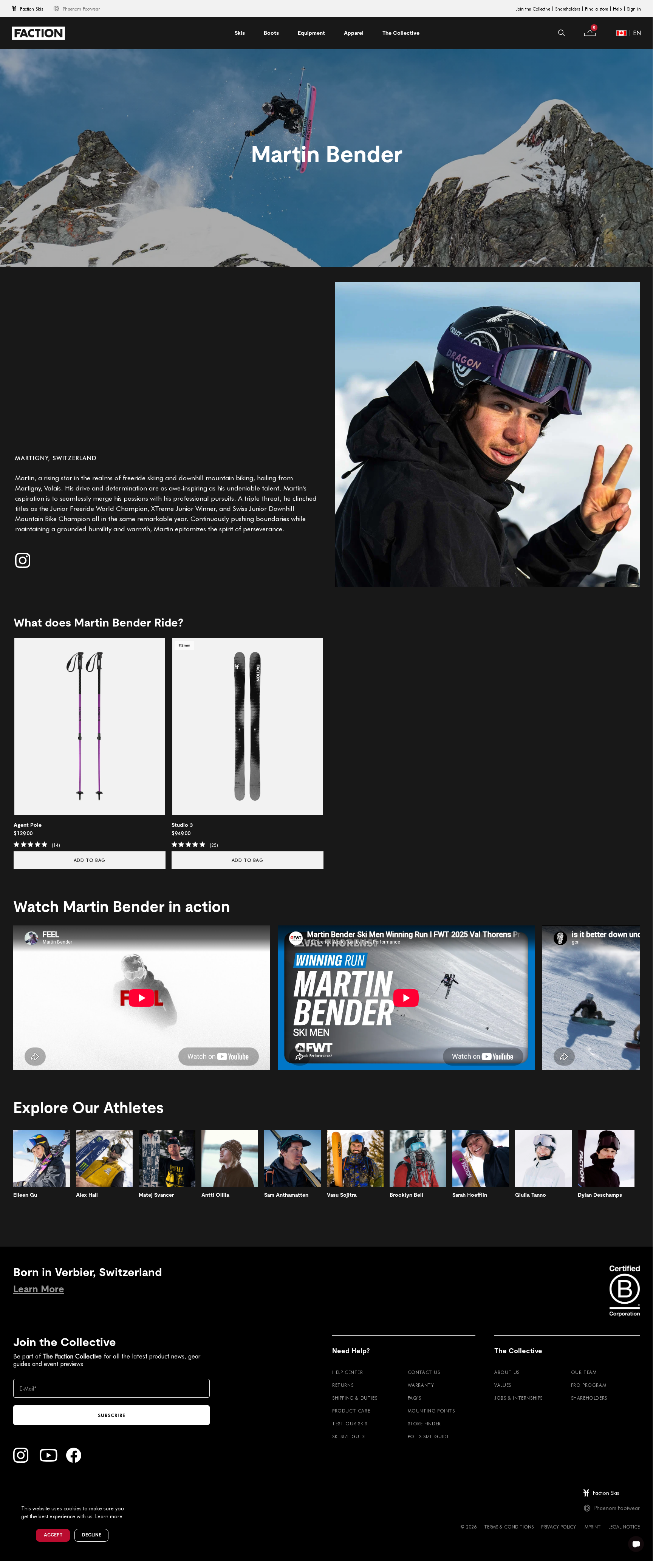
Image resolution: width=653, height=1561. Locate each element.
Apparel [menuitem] (354, 33)
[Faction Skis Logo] (38, 33)
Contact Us (424, 1372)
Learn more (108, 1516)
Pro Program (589, 1385)
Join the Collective (533, 8)
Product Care (351, 1410)
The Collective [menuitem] (400, 33)
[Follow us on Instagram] (22, 560)
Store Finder (424, 1423)
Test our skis (349, 1423)
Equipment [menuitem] (311, 33)
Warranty (421, 1385)
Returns (342, 1385)
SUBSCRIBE (111, 1415)
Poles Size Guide (429, 1436)
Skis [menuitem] (240, 33)
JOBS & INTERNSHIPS (518, 1397)
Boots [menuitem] (271, 33)
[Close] (132, 1496)
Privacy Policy (558, 1527)
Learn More (38, 1289)
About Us (507, 1372)
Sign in (634, 8)
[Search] (561, 33)
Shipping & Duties (354, 1397)
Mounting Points (431, 1410)
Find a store (596, 8)
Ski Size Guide (349, 1436)
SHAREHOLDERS (589, 1397)
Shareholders (567, 8)
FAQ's (414, 1397)
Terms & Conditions (509, 1527)
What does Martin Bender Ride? (98, 622)
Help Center (347, 1372)
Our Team (584, 1372)
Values (502, 1385)
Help (617, 8)
